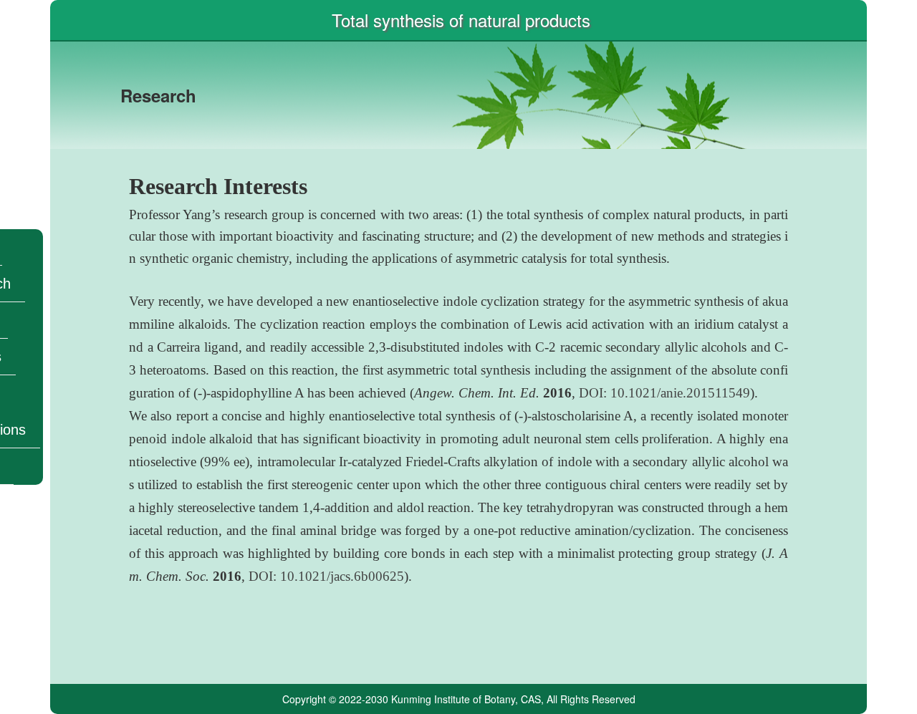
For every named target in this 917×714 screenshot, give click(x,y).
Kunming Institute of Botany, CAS (466, 699)
